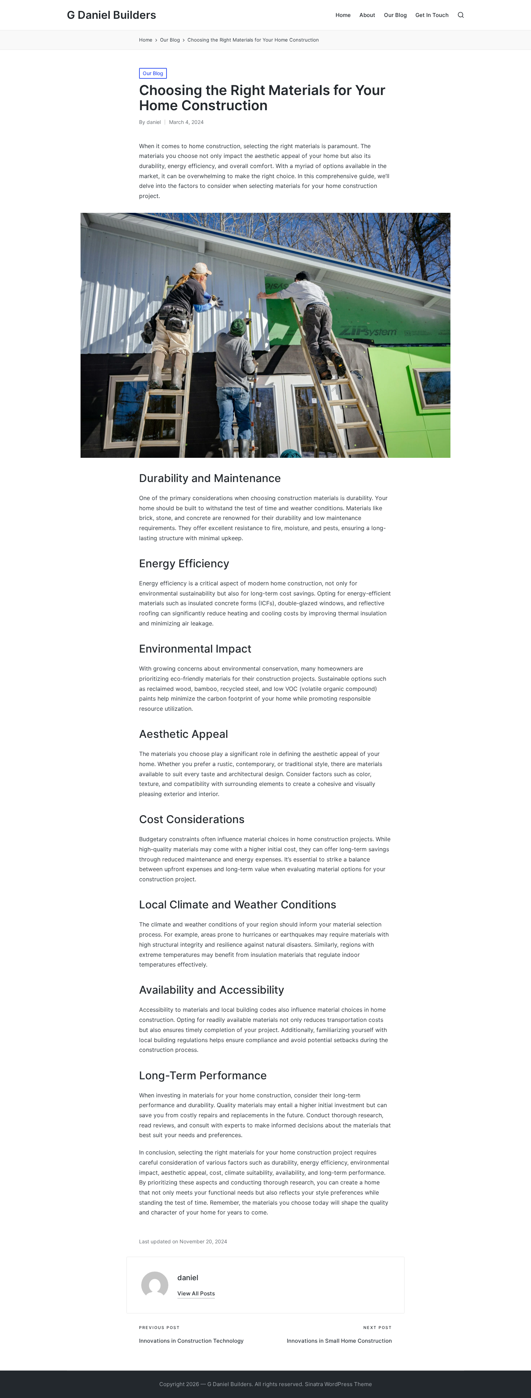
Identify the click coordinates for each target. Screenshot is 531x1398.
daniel (187, 1277)
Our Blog (153, 73)
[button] (196, 1293)
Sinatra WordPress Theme (338, 1384)
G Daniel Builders (111, 15)
